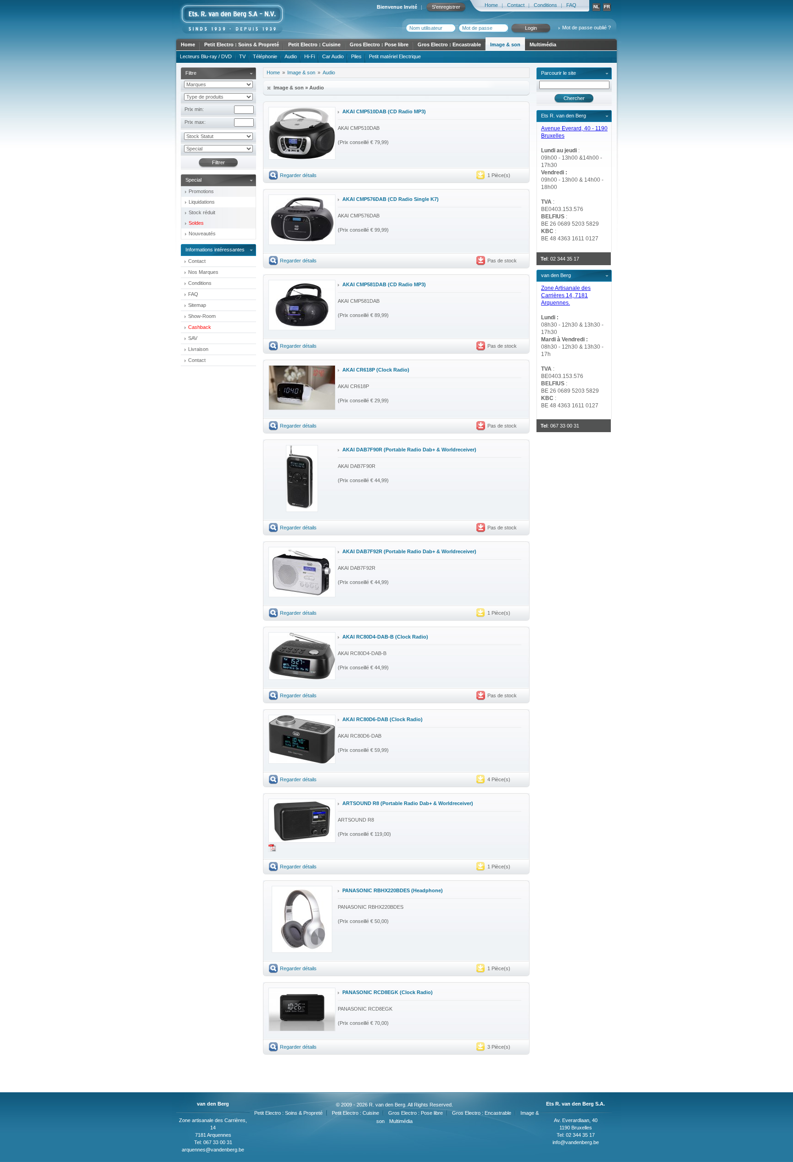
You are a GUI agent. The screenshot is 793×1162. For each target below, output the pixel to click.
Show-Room (202, 316)
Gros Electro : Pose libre (379, 44)
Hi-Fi (309, 56)
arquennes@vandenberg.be (213, 1149)
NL (596, 6)
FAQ (571, 5)
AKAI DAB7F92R (362, 551)
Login (531, 28)
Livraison (198, 349)
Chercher (574, 98)
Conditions (545, 5)
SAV (192, 338)
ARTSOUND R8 (360, 803)
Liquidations (202, 202)
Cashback (199, 327)
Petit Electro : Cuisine (314, 44)
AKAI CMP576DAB (364, 199)
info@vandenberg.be (576, 1142)
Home (491, 5)
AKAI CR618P (358, 370)
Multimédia (543, 44)
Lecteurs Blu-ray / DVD (206, 56)
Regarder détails (298, 175)
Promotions (201, 191)
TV (242, 56)
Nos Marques (203, 272)
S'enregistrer (446, 7)
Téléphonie (265, 56)
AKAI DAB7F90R (362, 449)
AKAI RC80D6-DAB (365, 719)
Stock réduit (202, 212)
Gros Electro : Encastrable (449, 44)
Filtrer (218, 162)
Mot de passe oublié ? (586, 27)
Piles (356, 56)
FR (607, 6)
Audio (291, 56)
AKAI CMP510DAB (364, 111)
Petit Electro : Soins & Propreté (241, 44)
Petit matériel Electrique (395, 56)
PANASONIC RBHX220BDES (376, 890)
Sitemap (197, 305)
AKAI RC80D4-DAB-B (368, 636)
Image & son (505, 44)
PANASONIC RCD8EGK (370, 992)
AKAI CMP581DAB (364, 284)
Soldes (196, 223)
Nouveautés (202, 233)
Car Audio (333, 56)
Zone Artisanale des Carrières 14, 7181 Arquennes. (566, 295)
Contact (516, 5)
